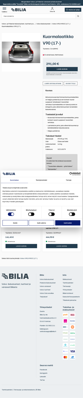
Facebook (43, 369)
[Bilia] (19, 10)
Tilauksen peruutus (69, 300)
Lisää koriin (62, 69)
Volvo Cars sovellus (47, 293)
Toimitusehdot (68, 283)
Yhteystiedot (67, 290)
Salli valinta (41, 223)
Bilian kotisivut (68, 293)
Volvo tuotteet (45, 290)
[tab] (49, 90)
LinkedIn (43, 376)
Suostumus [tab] (14, 180)
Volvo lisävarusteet (47, 279)
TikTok (42, 380)
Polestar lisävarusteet (48, 283)
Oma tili (52, 11)
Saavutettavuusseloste (71, 297)
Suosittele (71, 83)
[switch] (31, 214)
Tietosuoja (66, 286)
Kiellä (15, 223)
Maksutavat (67, 279)
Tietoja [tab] (68, 180)
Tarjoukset (44, 297)
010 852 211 (50, 325)
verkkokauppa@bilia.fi (48, 331)
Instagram (43, 373)
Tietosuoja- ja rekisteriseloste (24, 390)
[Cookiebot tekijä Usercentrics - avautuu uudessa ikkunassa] (71, 173)
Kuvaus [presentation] (48, 90)
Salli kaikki (68, 223)
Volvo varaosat (45, 286)
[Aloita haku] (78, 16)
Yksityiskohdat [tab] (41, 180)
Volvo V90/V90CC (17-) (28, 258)
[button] (4, 10)
